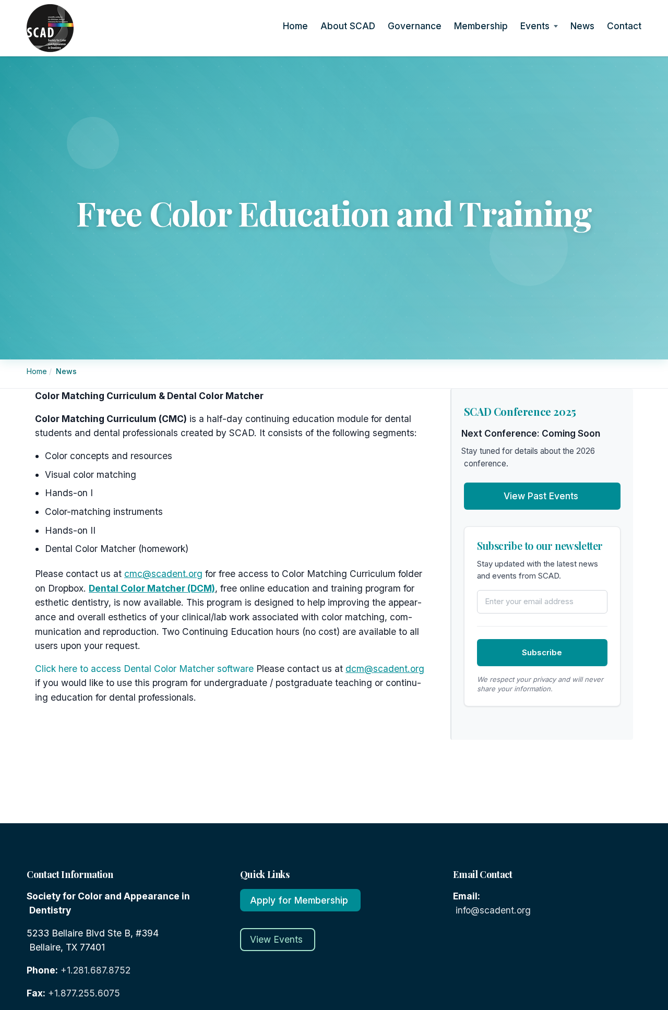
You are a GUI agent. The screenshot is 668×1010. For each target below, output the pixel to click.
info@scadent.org (493, 910)
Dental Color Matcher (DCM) (152, 588)
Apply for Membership (299, 900)
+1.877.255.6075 (84, 993)
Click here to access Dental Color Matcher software (144, 668)
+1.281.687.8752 (95, 970)
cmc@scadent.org (163, 573)
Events (536, 25)
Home (296, 25)
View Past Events (541, 495)
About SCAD (349, 25)
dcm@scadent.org (384, 668)
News (583, 25)
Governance (416, 25)
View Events (276, 939)
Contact (625, 25)
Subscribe (542, 652)
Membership (482, 25)
